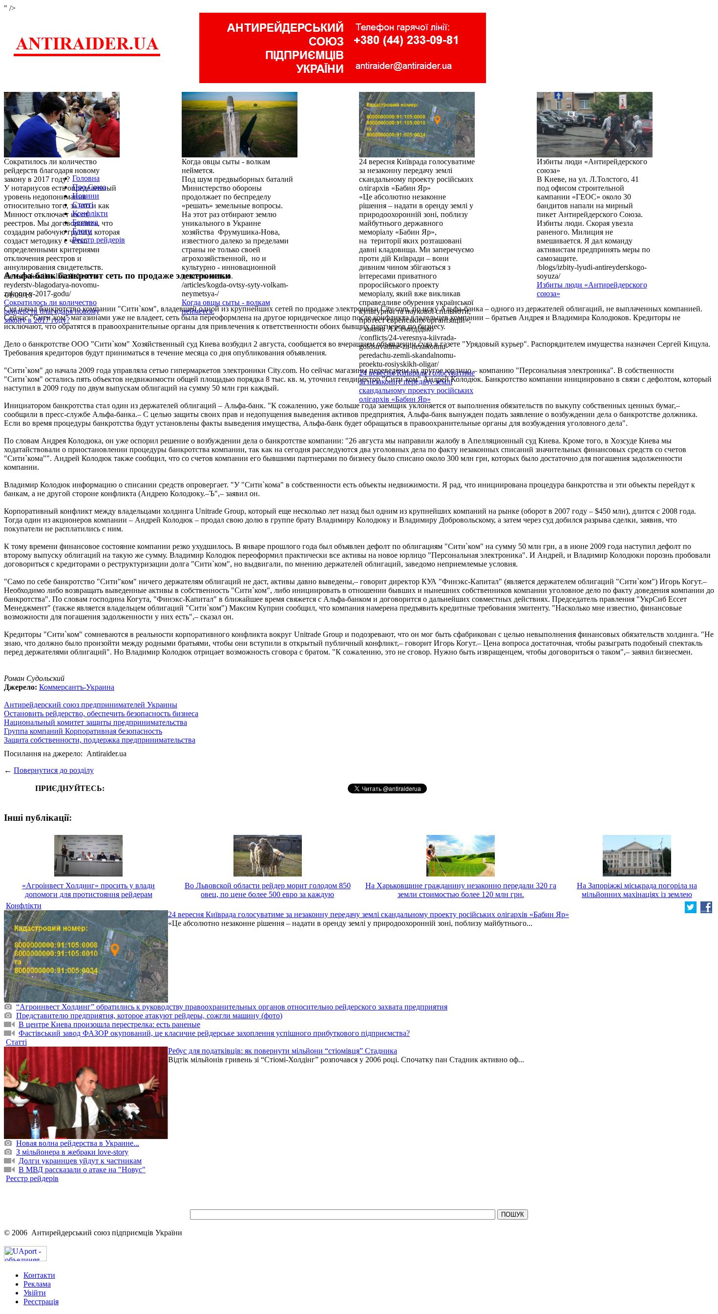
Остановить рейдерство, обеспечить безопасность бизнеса (101, 713)
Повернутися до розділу (54, 770)
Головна (86, 178)
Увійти (34, 1293)
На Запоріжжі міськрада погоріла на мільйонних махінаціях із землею (637, 889)
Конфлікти (90, 213)
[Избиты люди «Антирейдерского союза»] (595, 155)
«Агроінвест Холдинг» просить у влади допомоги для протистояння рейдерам (88, 889)
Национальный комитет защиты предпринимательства (95, 722)
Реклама (37, 1284)
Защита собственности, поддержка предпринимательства (99, 740)
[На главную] (87, 55)
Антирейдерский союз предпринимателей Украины (90, 705)
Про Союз (89, 187)
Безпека (85, 222)
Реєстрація (41, 1301)
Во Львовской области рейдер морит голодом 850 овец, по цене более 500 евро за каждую (268, 889)
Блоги (82, 231)
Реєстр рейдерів (98, 240)
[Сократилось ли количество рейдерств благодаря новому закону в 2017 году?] (62, 155)
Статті (82, 204)
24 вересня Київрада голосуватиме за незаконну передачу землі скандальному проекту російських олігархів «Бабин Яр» (417, 386)
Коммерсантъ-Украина (76, 687)
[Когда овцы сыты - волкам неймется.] (239, 155)
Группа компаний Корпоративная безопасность (83, 731)
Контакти (39, 1275)
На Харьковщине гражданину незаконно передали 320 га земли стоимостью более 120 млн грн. (460, 889)
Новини (85, 196)
